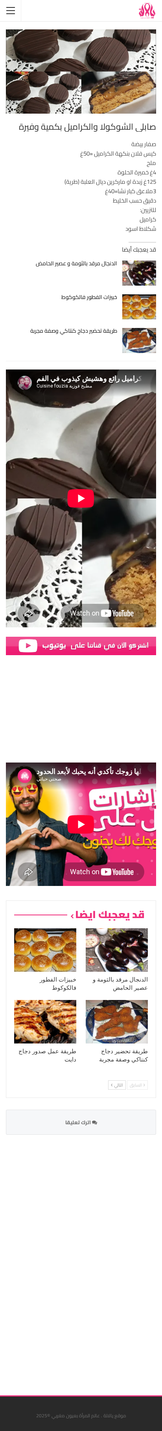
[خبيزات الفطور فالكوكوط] (139, 306)
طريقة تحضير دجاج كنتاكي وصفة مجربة (73, 331)
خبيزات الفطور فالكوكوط (89, 297)
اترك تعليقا (78, 1122)
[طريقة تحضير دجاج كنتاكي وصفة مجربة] (139, 340)
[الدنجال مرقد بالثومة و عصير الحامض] (139, 273)
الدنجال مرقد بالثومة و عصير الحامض (76, 263)
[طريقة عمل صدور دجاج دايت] (45, 1021)
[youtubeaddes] (81, 645)
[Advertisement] (97, 1260)
